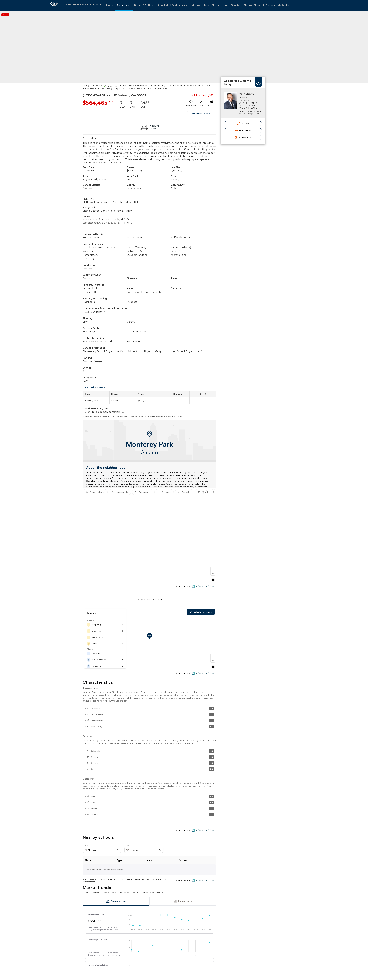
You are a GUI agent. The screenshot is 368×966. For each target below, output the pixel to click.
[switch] (191, 104)
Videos (196, 5)
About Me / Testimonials (174, 8)
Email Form (244, 131)
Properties (124, 8)
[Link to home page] (54, 6)
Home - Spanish (231, 5)
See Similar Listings (201, 114)
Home (110, 5)
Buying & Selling (145, 8)
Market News (211, 5)
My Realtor (284, 5)
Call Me (244, 124)
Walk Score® (155, 599)
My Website (244, 137)
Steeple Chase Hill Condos (259, 5)
